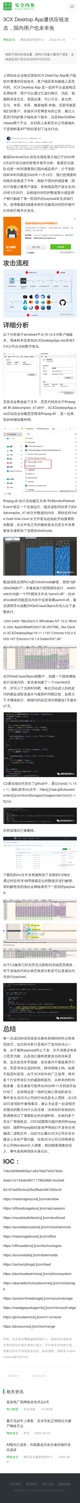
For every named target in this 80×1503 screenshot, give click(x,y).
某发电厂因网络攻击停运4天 (27, 1401)
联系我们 (32, 1484)
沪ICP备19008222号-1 (52, 1490)
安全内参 (29, 1409)
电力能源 (12, 1409)
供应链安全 (39, 1375)
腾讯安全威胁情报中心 (38, 1457)
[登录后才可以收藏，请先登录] (74, 39)
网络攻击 (9, 39)
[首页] (19, 5)
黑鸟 (26, 1433)
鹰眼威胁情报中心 (32, 39)
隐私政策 (64, 1484)
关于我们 (16, 1484)
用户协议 (48, 1484)
